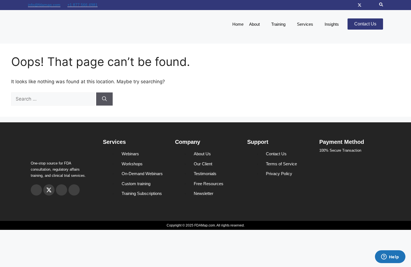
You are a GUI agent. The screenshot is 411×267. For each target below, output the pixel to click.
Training (278, 24)
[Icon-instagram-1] (353, 5)
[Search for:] (53, 99)
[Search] (104, 99)
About (254, 24)
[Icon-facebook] (366, 5)
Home (238, 24)
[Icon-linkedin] (373, 5)
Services (305, 24)
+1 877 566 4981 (82, 5)
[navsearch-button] (381, 5)
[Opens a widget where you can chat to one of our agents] (390, 257)
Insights (332, 24)
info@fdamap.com (44, 5)
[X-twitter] (360, 5)
